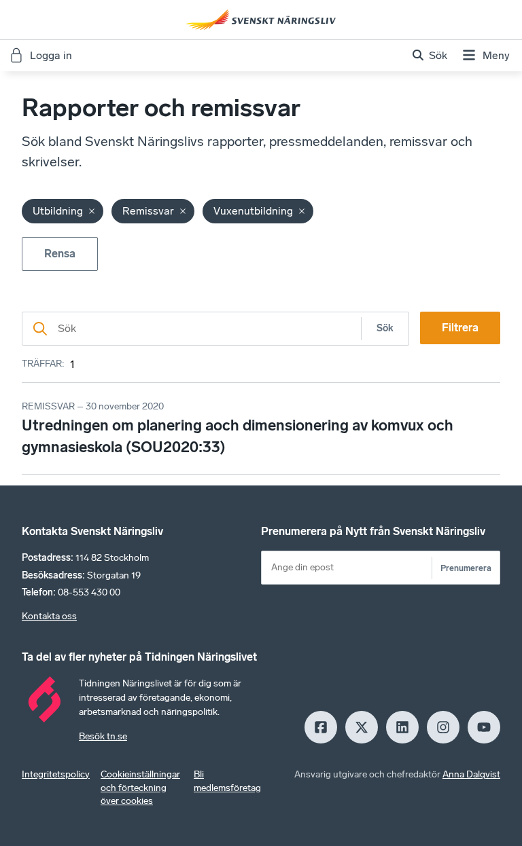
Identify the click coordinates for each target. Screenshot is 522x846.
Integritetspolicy (56, 774)
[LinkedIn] (402, 727)
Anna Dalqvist (471, 774)
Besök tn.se (103, 736)
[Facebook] (320, 727)
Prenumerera (465, 568)
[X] (361, 727)
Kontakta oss (49, 616)
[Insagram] (443, 727)
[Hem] (261, 19)
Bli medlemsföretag (227, 781)
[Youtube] (484, 727)
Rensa (59, 253)
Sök (385, 328)
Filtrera (460, 327)
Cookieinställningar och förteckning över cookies (140, 788)
